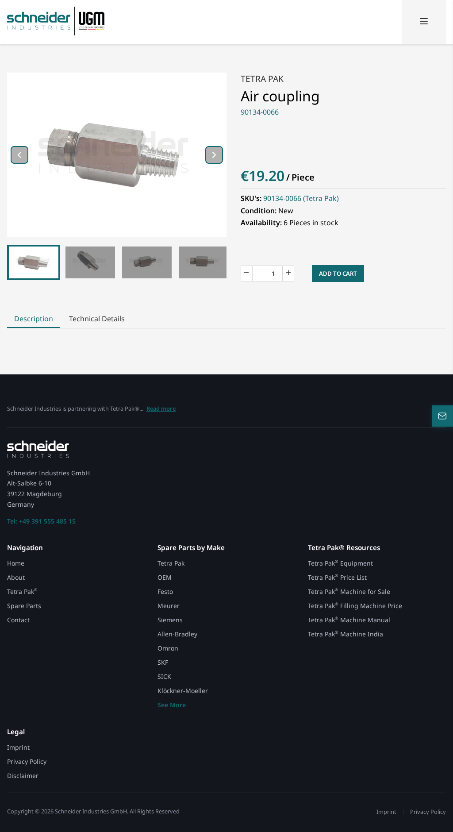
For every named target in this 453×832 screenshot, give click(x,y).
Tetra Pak (262, 79)
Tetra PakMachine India (345, 634)
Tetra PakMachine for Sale (349, 591)
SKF (162, 662)
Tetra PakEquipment (340, 563)
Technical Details (97, 319)
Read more (161, 408)
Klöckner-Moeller (182, 690)
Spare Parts (24, 605)
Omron (167, 648)
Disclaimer (22, 776)
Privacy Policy (26, 761)
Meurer (168, 605)
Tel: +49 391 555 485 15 (41, 521)
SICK (164, 676)
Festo (165, 591)
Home (15, 563)
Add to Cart (338, 273)
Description (33, 319)
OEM (164, 577)
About (16, 577)
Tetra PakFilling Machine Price (355, 605)
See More (171, 705)
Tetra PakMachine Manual (349, 620)
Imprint (18, 747)
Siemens (170, 620)
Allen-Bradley (177, 634)
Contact (18, 620)
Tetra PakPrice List (337, 577)
